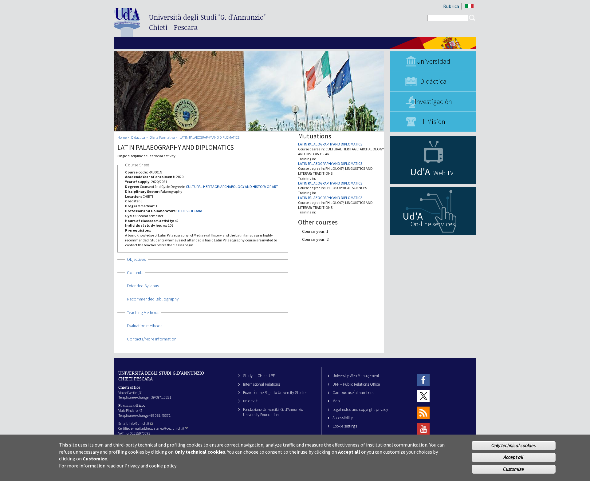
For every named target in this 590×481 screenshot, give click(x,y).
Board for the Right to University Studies (275, 392)
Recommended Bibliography (153, 299)
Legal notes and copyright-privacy (360, 409)
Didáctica (433, 81)
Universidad (433, 61)
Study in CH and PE (259, 375)
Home (122, 137)
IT (469, 6)
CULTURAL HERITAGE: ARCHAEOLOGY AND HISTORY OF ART (232, 186)
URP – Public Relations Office (356, 384)
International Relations (261, 384)
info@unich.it (139, 423)
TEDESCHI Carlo (189, 211)
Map (336, 400)
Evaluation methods (144, 325)
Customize (513, 469)
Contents (135, 272)
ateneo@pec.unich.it (169, 428)
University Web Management (355, 375)
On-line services (433, 224)
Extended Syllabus (143, 285)
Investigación (433, 101)
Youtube (423, 428)
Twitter (423, 396)
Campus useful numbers (352, 392)
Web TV (443, 173)
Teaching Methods (143, 312)
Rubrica (451, 6)
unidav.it (250, 400)
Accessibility (342, 417)
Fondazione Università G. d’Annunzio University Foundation (273, 412)
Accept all (513, 457)
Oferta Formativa (162, 137)
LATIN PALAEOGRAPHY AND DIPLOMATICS (209, 137)
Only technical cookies (513, 445)
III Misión (433, 121)
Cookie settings (344, 426)
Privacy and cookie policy (150, 466)
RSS (423, 412)
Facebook (423, 379)
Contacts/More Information (151, 339)
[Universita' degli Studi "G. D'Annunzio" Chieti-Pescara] (127, 34)
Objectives (136, 259)
